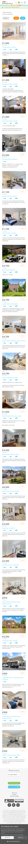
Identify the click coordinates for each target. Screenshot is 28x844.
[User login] (16, 2)
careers (14, 794)
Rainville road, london (9, 196)
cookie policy (20, 834)
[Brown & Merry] (7, 2)
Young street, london (9, 47)
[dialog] (14, 834)
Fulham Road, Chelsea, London (12, 416)
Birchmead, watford (8, 270)
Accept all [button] (7, 837)
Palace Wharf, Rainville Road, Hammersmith (11, 717)
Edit (23, 18)
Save (16, 18)
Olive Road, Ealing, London (10, 454)
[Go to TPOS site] (9, 800)
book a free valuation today (12, 7)
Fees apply (4, 45)
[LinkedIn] (13, 805)
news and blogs (14, 796)
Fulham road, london (9, 233)
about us (14, 793)
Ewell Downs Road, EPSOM (10, 491)
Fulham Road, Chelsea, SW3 (11, 755)
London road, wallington (10, 304)
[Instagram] (18, 805)
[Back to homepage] (25, 2)
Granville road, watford (9, 159)
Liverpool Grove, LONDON (10, 565)
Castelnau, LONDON (8, 528)
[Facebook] (9, 805)
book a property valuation (14, 783)
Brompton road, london (10, 84)
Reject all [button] (20, 837)
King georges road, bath (10, 378)
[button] (14, 841)
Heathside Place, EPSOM (10, 641)
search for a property (13, 786)
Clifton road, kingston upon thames (13, 341)
